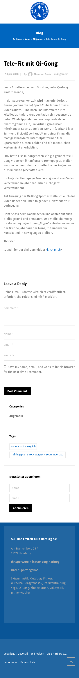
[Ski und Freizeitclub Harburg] (39, 11)
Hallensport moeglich (23, 446)
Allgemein (62, 74)
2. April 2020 (12, 74)
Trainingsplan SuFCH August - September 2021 (37, 454)
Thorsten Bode (42, 74)
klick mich (54, 249)
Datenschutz (27, 662)
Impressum (10, 662)
